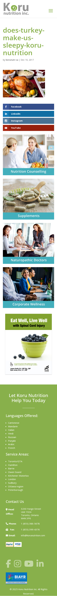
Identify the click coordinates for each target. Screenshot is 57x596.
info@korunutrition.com (33, 535)
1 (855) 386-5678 (30, 523)
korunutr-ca (12, 59)
